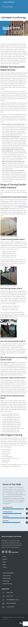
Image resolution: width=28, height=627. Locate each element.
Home (5, 32)
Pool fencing (9, 302)
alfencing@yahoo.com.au (13, 599)
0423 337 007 (22, 464)
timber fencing (22, 259)
